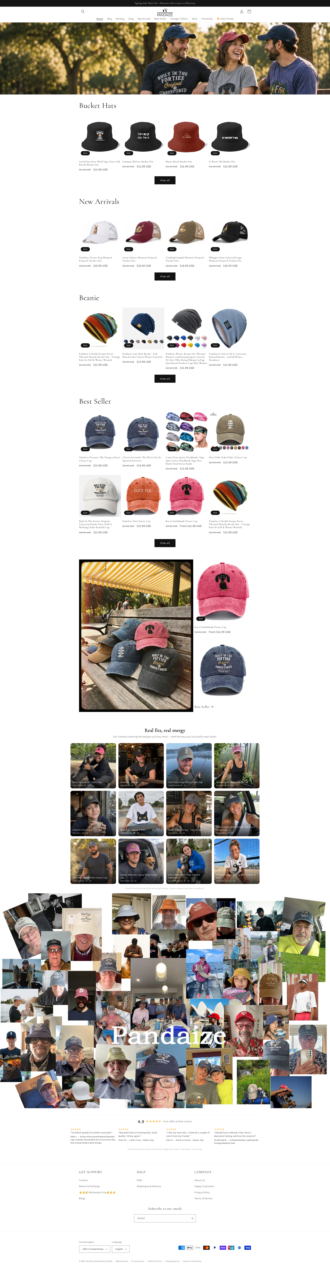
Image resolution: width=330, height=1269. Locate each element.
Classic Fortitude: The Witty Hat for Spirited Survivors (142, 459)
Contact (83, 1180)
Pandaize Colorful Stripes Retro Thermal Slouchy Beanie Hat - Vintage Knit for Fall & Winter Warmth (99, 356)
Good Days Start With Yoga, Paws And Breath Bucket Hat (99, 163)
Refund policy (122, 1261)
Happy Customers (204, 1186)
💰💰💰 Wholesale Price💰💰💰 (97, 1192)
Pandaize (90, 1261)
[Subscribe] (192, 1218)
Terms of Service (204, 1198)
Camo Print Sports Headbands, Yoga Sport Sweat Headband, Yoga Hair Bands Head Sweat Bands (185, 460)
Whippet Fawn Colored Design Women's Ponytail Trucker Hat (225, 259)
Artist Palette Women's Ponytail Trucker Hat (139, 259)
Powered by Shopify (104, 1261)
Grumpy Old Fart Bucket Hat (137, 161)
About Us (200, 1180)
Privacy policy (137, 1261)
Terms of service (155, 1261)
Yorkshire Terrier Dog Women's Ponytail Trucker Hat (95, 259)
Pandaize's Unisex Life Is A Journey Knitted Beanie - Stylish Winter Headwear (227, 356)
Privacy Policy (202, 1192)
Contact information (192, 1261)
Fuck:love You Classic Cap (136, 521)
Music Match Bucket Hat (179, 161)
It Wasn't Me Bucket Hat (222, 161)
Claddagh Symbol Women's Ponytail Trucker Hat (185, 259)
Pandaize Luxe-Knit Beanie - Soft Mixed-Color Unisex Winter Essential (142, 355)
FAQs (139, 1180)
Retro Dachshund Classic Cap (181, 521)
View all (165, 180)
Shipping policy (172, 1261)
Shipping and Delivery (149, 1186)
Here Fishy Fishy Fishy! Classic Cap (228, 457)
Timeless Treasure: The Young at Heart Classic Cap (99, 459)
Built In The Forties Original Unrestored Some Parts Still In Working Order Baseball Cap (95, 524)
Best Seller (202, 707)
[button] (83, 11)
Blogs (82, 1198)
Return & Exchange (89, 1186)
